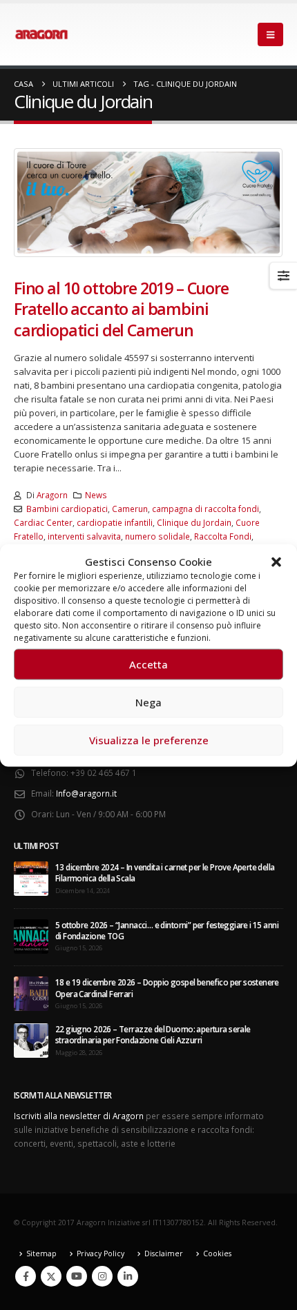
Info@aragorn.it (86, 793)
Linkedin (127, 1276)
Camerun (130, 508)
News (96, 494)
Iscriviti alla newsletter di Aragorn (79, 1115)
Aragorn (52, 494)
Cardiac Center (43, 522)
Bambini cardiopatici (67, 508)
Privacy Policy (100, 1253)
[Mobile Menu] (270, 34)
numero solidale (157, 536)
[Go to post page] (31, 877)
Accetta (148, 664)
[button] (276, 561)
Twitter (51, 1276)
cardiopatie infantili (115, 522)
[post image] (148, 202)
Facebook (25, 1276)
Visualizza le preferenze (149, 740)
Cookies (217, 1253)
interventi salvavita (84, 536)
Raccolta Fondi (222, 536)
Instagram (102, 1276)
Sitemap (41, 1253)
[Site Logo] (41, 34)
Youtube (76, 1276)
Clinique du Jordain (194, 522)
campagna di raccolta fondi (205, 508)
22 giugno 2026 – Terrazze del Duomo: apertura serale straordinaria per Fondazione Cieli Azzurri (153, 1034)
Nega (148, 702)
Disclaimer (163, 1253)
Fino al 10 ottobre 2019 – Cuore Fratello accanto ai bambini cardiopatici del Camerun (121, 309)
